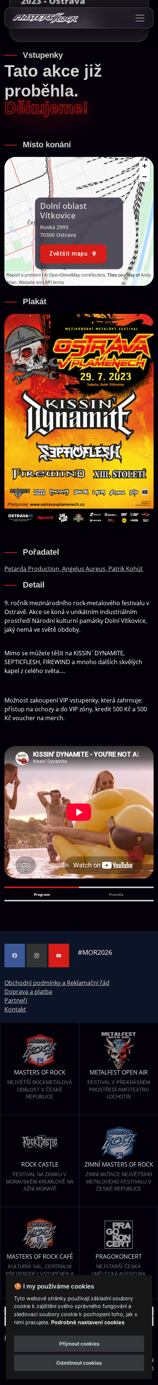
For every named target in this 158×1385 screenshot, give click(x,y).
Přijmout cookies (79, 1344)
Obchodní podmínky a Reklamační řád (56, 983)
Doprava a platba (28, 992)
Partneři (15, 1000)
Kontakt (15, 1009)
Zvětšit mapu (68, 253)
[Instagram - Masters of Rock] (36, 955)
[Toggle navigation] (140, 18)
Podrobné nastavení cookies (88, 1322)
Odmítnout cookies (79, 1363)
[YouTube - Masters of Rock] (59, 955)
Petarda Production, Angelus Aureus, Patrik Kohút (73, 569)
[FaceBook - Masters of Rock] (14, 955)
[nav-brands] (45, 17)
